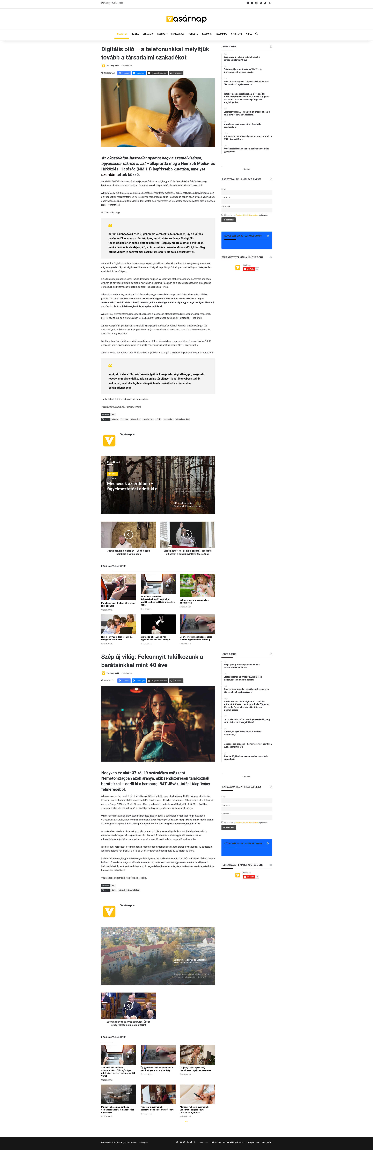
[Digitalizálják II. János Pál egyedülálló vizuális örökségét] (158, 624)
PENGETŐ (193, 34)
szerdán (108, 174)
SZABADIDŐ (221, 34)
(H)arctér (112, 474)
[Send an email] (118, 66)
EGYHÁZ (161, 34)
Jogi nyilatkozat (252, 1142)
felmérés (124, 419)
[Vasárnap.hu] (186, 18)
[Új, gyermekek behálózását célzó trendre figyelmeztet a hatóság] (197, 624)
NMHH (158, 419)
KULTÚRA (206, 34)
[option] (158, 485)
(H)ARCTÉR (121, 34)
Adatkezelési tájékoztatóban (247, 215)
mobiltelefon (148, 419)
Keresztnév (225, 206)
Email (223, 189)
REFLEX (135, 34)
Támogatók (266, 1142)
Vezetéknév (225, 198)
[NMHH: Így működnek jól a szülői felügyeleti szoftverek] (118, 624)
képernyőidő (135, 419)
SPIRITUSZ (236, 34)
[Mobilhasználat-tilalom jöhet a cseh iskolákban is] (118, 587)
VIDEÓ (249, 34)
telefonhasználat (182, 419)
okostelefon (168, 419)
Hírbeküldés (216, 1142)
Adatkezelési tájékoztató (233, 1142)
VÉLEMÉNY (148, 34)
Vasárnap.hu (112, 66)
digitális (115, 419)
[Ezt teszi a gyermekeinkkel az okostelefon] (197, 585)
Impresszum (204, 1142)
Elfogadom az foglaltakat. (246, 215)
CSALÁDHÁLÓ (177, 34)
